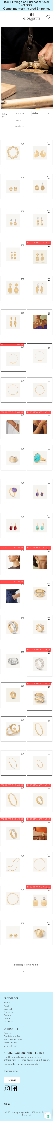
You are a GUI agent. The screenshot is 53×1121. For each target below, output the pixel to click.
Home (7, 1003)
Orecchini (8, 1012)
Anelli (6, 1006)
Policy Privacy (10, 1043)
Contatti (8, 1033)
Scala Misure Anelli (13, 1039)
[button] (20, 114)
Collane (7, 1015)
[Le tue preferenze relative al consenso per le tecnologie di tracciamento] (48, 1116)
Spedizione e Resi (12, 1036)
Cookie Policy (10, 1046)
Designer (8, 1022)
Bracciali (8, 1009)
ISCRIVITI (12, 1080)
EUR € (7, 1104)
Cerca (7, 1018)
